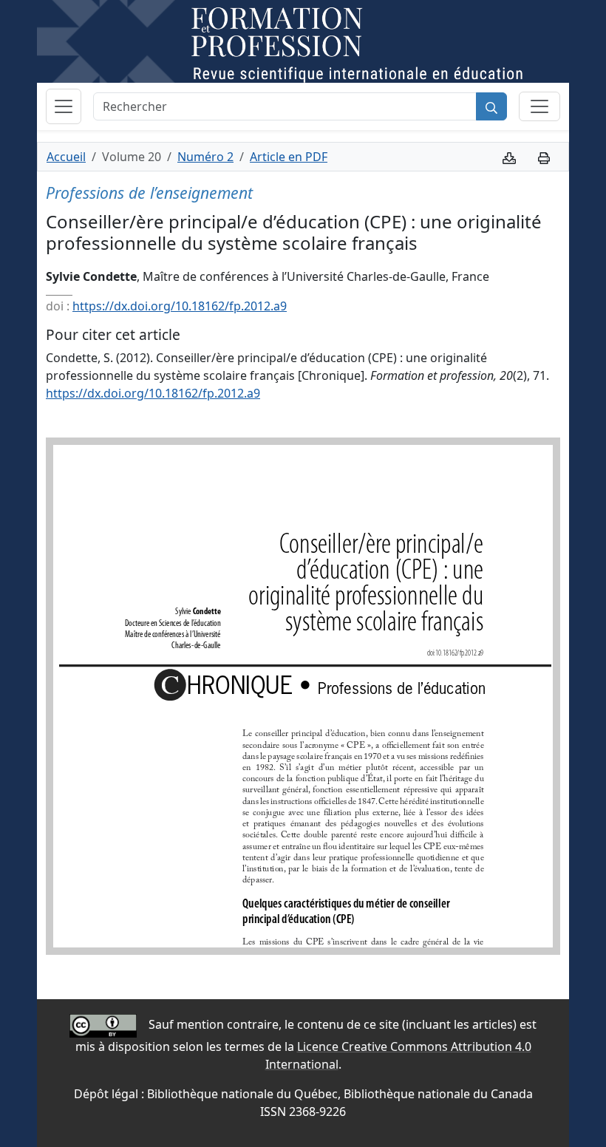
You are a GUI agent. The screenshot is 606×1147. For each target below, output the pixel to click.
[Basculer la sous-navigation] (539, 106)
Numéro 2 (205, 157)
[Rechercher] (491, 106)
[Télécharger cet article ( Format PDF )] (509, 157)
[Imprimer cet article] (543, 157)
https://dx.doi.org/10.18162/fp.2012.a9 (179, 306)
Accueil (66, 157)
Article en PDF (288, 157)
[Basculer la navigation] (63, 106)
